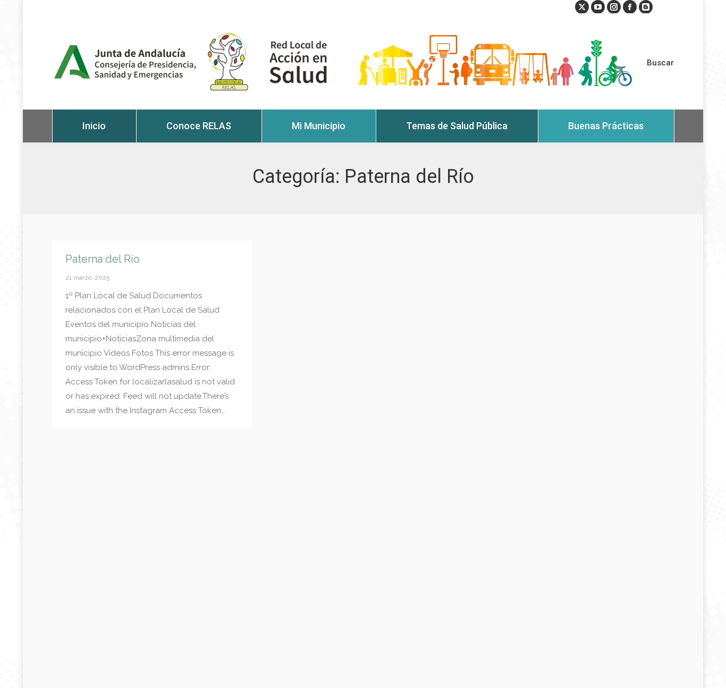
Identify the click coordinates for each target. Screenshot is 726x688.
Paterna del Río (102, 259)
